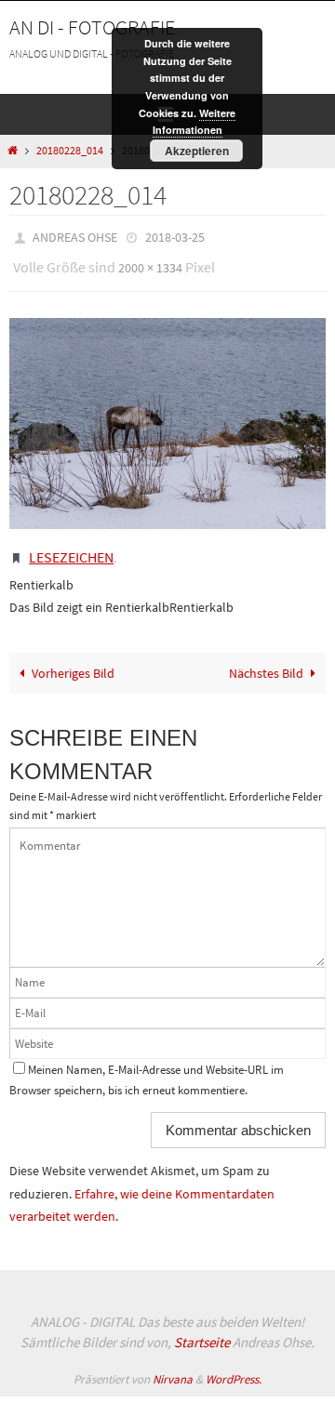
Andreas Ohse (75, 236)
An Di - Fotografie (92, 27)
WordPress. (233, 1365)
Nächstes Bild (266, 659)
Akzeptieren (197, 150)
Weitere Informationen (194, 122)
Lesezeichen (71, 546)
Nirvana (173, 1365)
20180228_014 (69, 150)
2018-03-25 (175, 236)
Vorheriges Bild (73, 659)
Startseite (202, 1329)
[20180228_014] (167, 415)
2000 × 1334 (150, 263)
